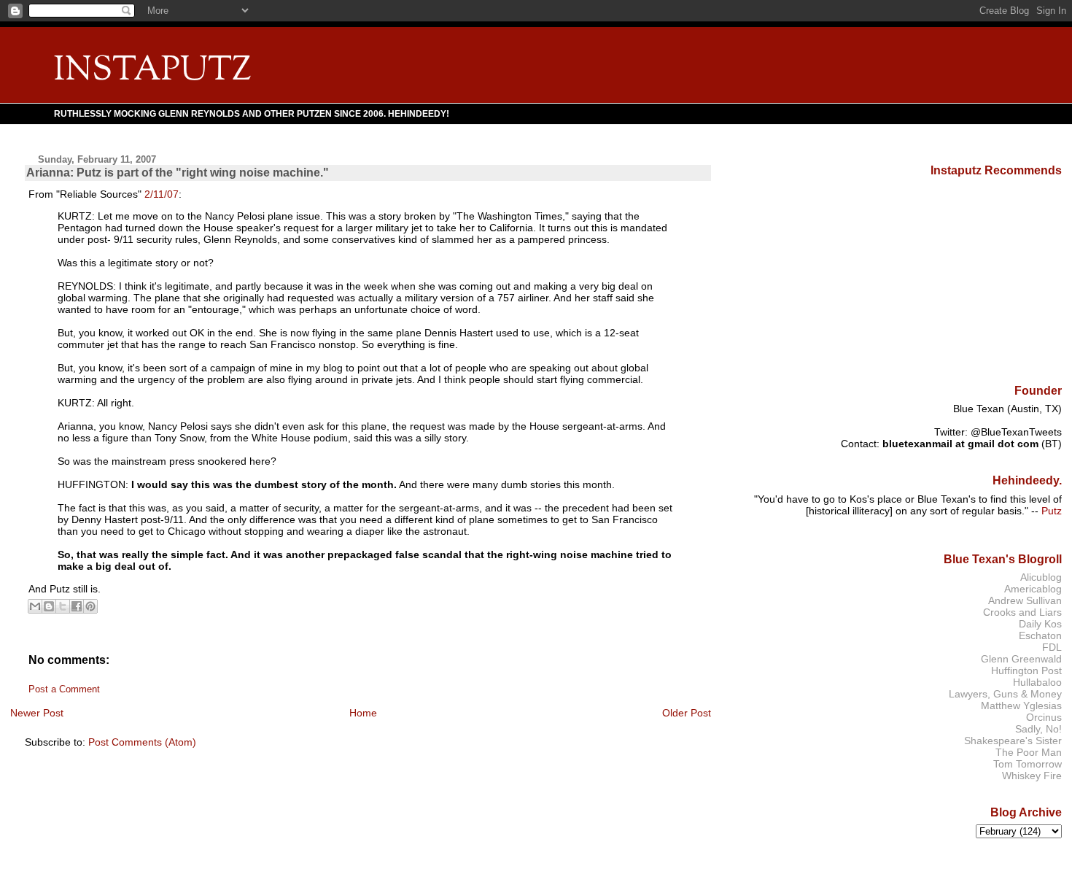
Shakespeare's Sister (1013, 740)
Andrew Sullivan (1025, 600)
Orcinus (1044, 717)
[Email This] (35, 606)
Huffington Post (1026, 670)
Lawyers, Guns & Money (1005, 694)
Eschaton (1040, 635)
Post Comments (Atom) (142, 742)
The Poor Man (1028, 752)
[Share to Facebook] (76, 606)
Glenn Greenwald (1021, 659)
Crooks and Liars (1022, 612)
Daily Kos (1040, 624)
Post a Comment (64, 689)
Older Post (686, 713)
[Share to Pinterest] (90, 606)
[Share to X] (62, 606)
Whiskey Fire (1032, 775)
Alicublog (1041, 577)
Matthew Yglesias (1021, 705)
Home (363, 713)
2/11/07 (161, 194)
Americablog (1033, 589)
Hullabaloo (1037, 682)
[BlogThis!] (49, 606)
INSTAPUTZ (152, 71)
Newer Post (36, 713)
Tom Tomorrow (1027, 764)
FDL (1052, 647)
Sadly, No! (1038, 729)
